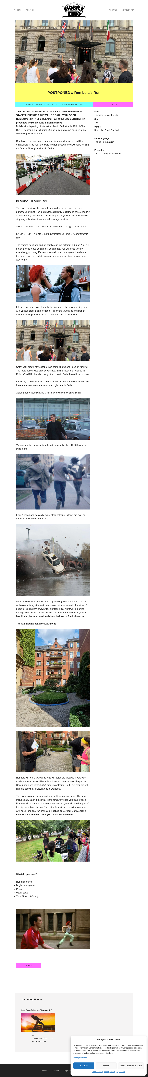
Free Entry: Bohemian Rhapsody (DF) (36, 1010)
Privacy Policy (109, 1072)
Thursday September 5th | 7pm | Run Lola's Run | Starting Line (54, 104)
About (44, 1071)
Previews (31, 10)
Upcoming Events (32, 999)
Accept (83, 1065)
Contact (56, 1071)
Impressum (121, 1072)
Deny (106, 1065)
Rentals (113, 10)
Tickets (18, 10)
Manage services (80, 1058)
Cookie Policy (97, 1072)
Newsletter (128, 10)
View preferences (131, 1065)
